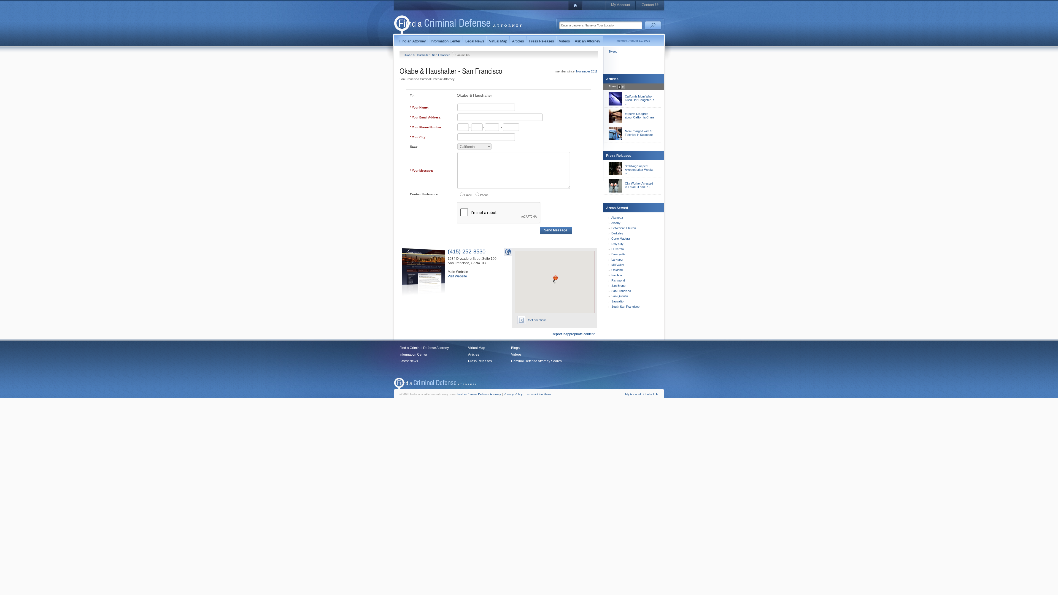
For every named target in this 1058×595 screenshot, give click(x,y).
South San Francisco (625, 306)
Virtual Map (476, 348)
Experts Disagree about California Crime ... (639, 117)
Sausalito (617, 301)
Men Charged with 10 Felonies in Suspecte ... (639, 134)
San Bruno (618, 285)
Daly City (617, 243)
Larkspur (617, 259)
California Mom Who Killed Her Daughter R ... (639, 100)
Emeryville (618, 254)
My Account (620, 5)
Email (467, 195)
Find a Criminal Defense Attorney (424, 348)
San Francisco (621, 291)
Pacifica (616, 275)
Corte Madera (620, 238)
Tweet (613, 51)
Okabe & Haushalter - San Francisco (427, 54)
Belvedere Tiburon (623, 228)
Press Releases (480, 361)
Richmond (618, 280)
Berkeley (617, 233)
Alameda (617, 217)
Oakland (617, 270)
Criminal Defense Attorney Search (536, 361)
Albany (615, 223)
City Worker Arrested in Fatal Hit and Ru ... (639, 185)
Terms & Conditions (538, 394)
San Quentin (619, 296)
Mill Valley (617, 264)
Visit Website (457, 276)
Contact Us (651, 5)
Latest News (409, 361)
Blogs (515, 348)
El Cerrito (617, 249)
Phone (484, 195)
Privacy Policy (513, 394)
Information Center (413, 354)
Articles (473, 354)
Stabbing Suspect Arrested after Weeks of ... (639, 169)
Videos (516, 354)
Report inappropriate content (573, 334)
